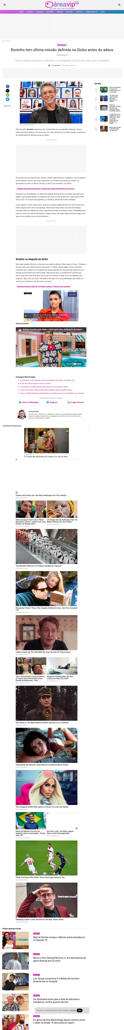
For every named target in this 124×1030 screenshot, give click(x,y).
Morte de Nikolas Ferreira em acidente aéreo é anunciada (115, 89)
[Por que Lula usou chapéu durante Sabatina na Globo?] (104, 101)
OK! (79, 1010)
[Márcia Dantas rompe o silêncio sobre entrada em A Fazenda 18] (15, 940)
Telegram (53, 402)
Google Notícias (77, 402)
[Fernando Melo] (49, 65)
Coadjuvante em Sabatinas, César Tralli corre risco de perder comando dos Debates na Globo (114, 118)
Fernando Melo (56, 65)
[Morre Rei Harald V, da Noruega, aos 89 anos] (104, 131)
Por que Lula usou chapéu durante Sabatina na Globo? (113, 98)
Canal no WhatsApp (30, 402)
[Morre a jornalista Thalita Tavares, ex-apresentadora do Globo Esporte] (104, 110)
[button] (108, 5)
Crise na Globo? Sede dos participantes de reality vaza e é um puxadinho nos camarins (52, 393)
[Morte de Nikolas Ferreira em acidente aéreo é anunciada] (104, 92)
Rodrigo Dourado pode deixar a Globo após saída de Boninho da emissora (45, 189)
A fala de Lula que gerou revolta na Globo (35, 383)
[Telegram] (7, 99)
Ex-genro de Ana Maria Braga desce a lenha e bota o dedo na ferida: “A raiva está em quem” (59, 1021)
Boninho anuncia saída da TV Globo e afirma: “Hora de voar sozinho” (44, 286)
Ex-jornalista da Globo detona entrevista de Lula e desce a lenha (44, 387)
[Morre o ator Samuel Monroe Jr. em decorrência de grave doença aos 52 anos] (15, 961)
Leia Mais (73, 1010)
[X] (7, 91)
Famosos (8, 41)
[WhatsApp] (7, 95)
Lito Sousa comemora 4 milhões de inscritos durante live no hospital (56, 980)
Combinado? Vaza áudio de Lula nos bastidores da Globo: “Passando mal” (47, 380)
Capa (3, 41)
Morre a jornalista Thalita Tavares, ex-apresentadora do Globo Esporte (115, 108)
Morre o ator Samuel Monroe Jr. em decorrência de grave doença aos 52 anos (59, 959)
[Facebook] (7, 86)
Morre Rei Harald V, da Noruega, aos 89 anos (115, 128)
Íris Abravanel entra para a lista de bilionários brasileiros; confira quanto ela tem (56, 1000)
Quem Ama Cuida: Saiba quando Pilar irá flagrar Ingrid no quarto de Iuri (46, 390)
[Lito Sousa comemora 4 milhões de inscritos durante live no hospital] (15, 981)
